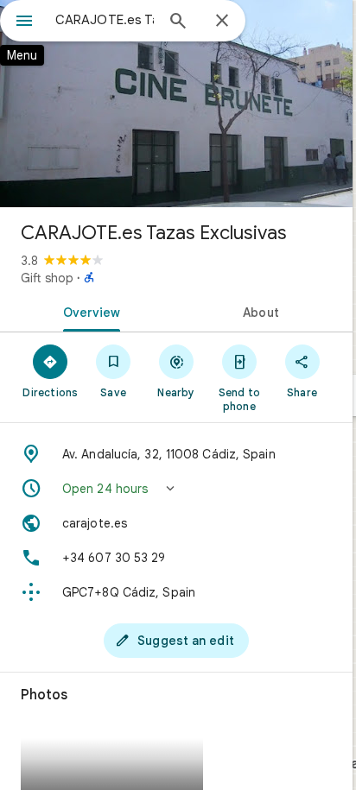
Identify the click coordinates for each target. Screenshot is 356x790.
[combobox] (104, 19)
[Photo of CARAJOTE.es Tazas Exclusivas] (176, 103)
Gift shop (47, 278)
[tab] (88, 311)
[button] (176, 488)
